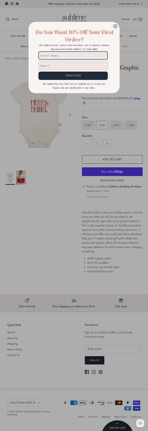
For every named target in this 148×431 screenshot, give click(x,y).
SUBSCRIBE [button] (73, 75)
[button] (115, 26)
